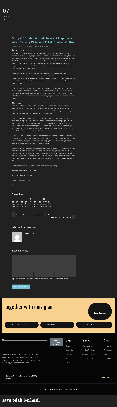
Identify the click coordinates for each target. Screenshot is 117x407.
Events (37, 47)
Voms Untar (18, 47)
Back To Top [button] (106, 377)
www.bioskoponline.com (27, 170)
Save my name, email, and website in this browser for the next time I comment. (42, 279)
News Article (44, 47)
